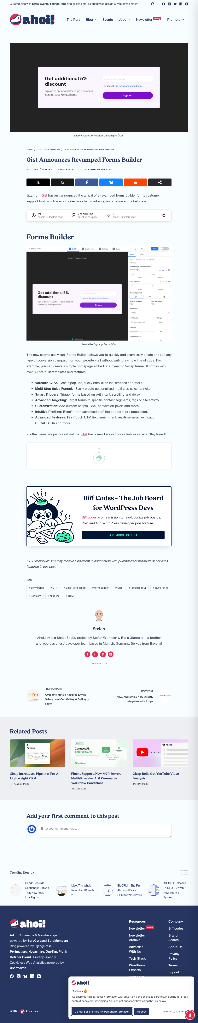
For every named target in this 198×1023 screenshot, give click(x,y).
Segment (35, 596)
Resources (137, 921)
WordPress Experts (137, 967)
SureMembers (58, 940)
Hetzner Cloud (20, 957)
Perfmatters (18, 951)
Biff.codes (89, 517)
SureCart (34, 940)
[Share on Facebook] (87, 182)
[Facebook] (163, 4)
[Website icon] (103, 654)
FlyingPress (43, 946)
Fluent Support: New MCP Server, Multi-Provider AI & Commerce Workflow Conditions (96, 778)
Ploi (61, 951)
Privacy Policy (173, 955)
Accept (141, 1011)
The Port (73, 19)
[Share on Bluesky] (111, 182)
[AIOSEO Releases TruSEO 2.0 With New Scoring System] (154, 890)
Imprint (173, 972)
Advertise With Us (136, 949)
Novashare (36, 951)
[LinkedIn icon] (95, 654)
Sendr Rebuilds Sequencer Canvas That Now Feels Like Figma (37, 890)
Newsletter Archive (137, 937)
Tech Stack (137, 958)
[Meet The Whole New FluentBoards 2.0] (61, 890)
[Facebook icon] (87, 654)
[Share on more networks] (160, 182)
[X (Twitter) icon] (111, 654)
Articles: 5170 (99, 663)
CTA (53, 587)
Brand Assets (173, 937)
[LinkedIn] (180, 4)
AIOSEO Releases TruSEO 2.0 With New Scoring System (174, 890)
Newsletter (148, 19)
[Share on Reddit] (135, 182)
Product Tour (137, 587)
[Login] (152, 3)
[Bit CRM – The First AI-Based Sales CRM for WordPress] (108, 890)
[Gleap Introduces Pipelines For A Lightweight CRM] (37, 753)
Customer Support (88, 169)
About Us (175, 947)
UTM (69, 596)
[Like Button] (99, 458)
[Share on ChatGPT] (62, 182)
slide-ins (54, 596)
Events (107, 19)
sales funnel (161, 587)
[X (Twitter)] (169, 4)
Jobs (122, 19)
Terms (173, 965)
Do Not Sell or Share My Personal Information (102, 1011)
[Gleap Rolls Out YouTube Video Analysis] (160, 753)
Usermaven (18, 968)
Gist (44, 195)
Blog (89, 19)
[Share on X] (38, 182)
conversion (36, 587)
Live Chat (106, 169)
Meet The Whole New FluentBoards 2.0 (82, 890)
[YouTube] (186, 4)
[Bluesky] (175, 4)
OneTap (51, 951)
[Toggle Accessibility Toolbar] (190, 1015)
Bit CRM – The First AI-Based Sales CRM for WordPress (129, 890)
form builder (100, 587)
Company (175, 921)
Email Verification (75, 587)
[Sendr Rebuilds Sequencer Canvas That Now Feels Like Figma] (15, 890)
